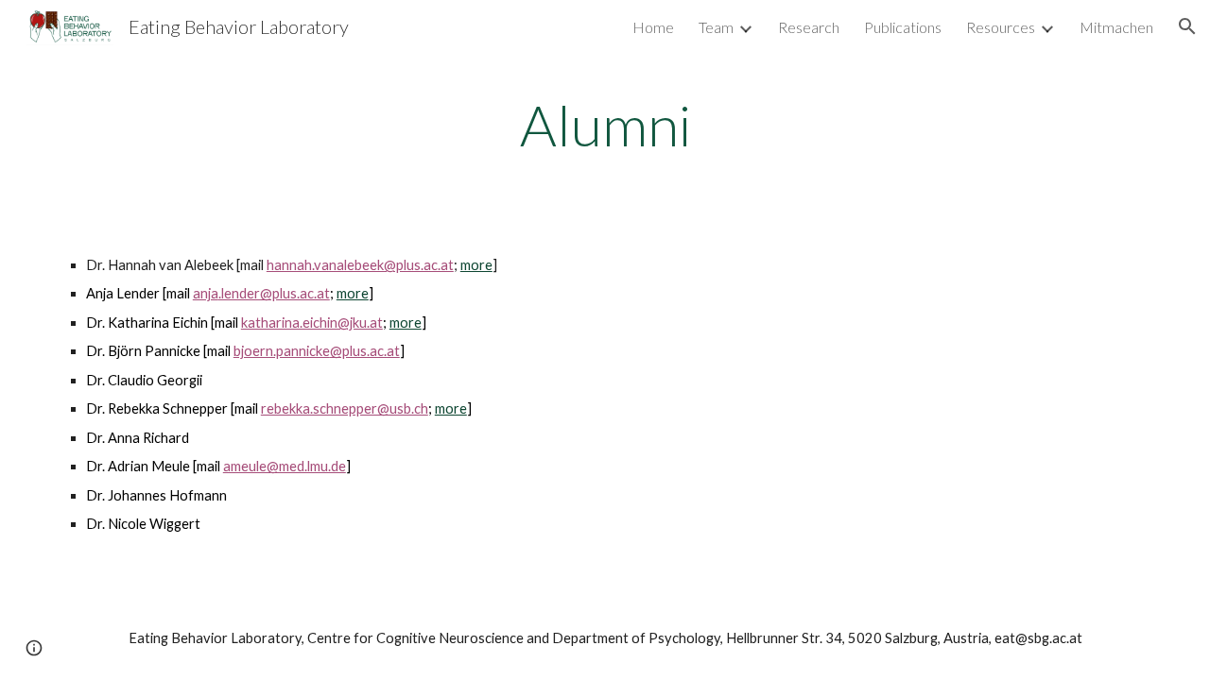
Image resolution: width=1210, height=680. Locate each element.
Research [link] (808, 27)
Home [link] (653, 27)
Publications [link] (903, 27)
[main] (605, 125)
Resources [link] (1000, 27)
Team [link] (716, 27)
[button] (1187, 26)
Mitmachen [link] (1116, 27)
